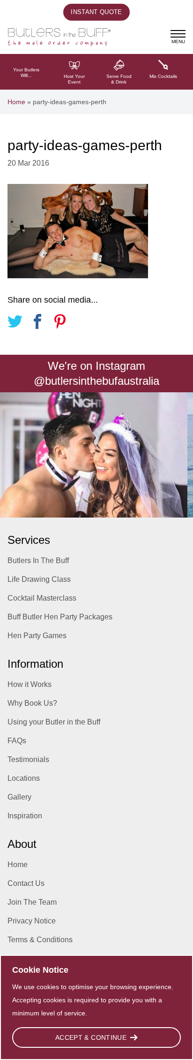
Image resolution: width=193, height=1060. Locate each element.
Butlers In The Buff (38, 560)
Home (16, 102)
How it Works (29, 684)
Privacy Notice (31, 921)
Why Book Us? (32, 703)
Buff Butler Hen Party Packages (59, 617)
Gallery (19, 797)
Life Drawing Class (39, 579)
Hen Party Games (37, 636)
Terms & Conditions (40, 940)
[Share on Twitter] (14, 323)
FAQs (16, 741)
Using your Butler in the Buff (53, 722)
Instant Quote (96, 11)
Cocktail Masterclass (41, 598)
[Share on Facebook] (37, 323)
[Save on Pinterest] (59, 323)
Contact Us (26, 883)
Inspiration (24, 816)
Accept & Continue (90, 1037)
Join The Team (32, 902)
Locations (23, 778)
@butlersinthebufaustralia (96, 380)
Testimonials (28, 759)
